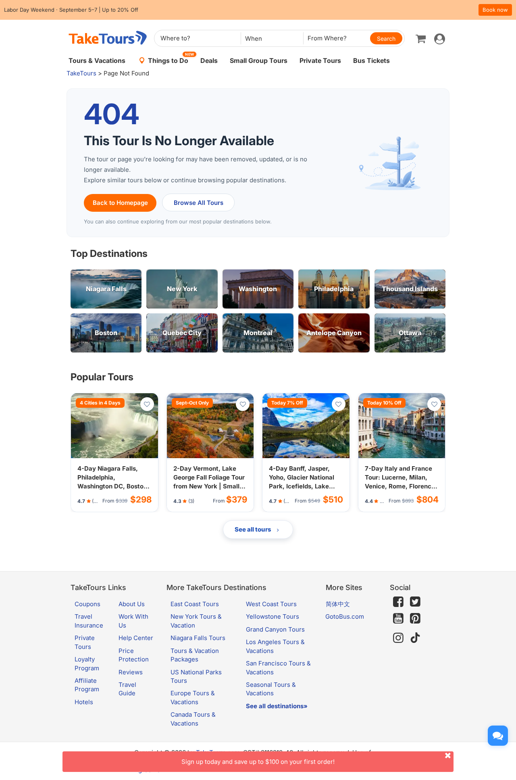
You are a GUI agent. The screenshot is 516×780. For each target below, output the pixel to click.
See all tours (254, 529)
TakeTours (81, 73)
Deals (209, 60)
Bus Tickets (371, 60)
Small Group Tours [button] (258, 60)
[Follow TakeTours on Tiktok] (415, 638)
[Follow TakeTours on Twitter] (415, 602)
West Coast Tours (271, 604)
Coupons (87, 604)
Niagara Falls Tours (198, 638)
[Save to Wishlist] (147, 404)
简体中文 (338, 604)
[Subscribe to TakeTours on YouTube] (398, 619)
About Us (132, 604)
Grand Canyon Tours (275, 629)
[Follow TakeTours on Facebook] (398, 602)
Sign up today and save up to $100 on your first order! (258, 761)
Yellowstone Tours (272, 616)
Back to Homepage (120, 202)
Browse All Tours (198, 202)
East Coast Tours (195, 604)
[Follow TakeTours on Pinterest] (415, 618)
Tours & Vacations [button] (97, 60)
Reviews (131, 672)
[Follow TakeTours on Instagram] (398, 638)
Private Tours (320, 60)
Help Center (136, 638)
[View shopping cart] (420, 38)
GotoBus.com (344, 616)
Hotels (84, 702)
